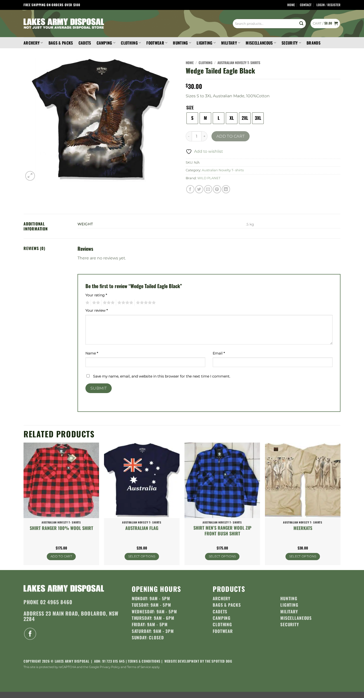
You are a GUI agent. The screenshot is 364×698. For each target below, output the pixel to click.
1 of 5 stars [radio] (86, 302)
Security (290, 43)
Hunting (180, 43)
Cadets (84, 43)
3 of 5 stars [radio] (108, 302)
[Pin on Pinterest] (217, 189)
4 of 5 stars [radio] (124, 302)
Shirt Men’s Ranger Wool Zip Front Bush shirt (222, 531)
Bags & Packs (61, 43)
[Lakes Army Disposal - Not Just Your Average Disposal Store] (64, 23)
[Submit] (301, 23)
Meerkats (302, 528)
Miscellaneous (259, 43)
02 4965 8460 (56, 602)
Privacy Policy (110, 667)
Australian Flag (141, 528)
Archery (32, 43)
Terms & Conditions (144, 661)
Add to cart (230, 136)
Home (291, 4)
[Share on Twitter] (199, 189)
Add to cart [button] (61, 556)
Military (229, 43)
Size (190, 107)
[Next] (340, 506)
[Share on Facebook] (190, 189)
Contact (306, 4)
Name (91, 353)
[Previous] (23, 506)
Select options (142, 556)
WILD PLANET (208, 178)
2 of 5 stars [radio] (95, 302)
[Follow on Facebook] (30, 634)
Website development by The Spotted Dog (198, 661)
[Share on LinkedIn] (226, 189)
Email (219, 353)
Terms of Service (139, 667)
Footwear (155, 43)
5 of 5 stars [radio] (145, 302)
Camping (104, 43)
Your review (96, 310)
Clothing (129, 43)
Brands (313, 43)
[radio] (192, 118)
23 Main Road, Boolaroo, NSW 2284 (71, 616)
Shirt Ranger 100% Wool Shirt (61, 528)
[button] (328, 5)
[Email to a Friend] (208, 189)
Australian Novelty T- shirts (238, 62)
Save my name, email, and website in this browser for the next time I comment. (161, 376)
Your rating (96, 295)
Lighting (204, 43)
